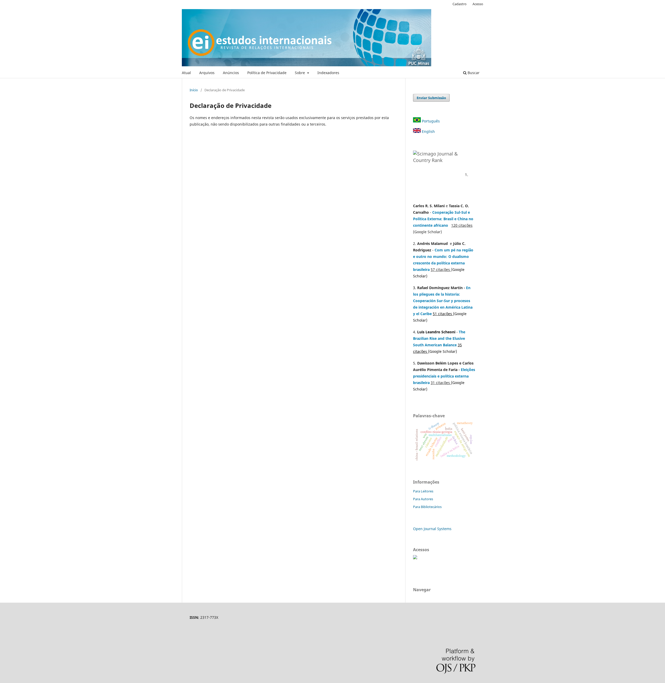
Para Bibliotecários (427, 506)
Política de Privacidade (267, 72)
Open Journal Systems (432, 528)
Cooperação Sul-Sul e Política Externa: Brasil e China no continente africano (443, 219)
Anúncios (231, 72)
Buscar (473, 72)
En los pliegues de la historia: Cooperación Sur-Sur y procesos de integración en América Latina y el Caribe (443, 300)
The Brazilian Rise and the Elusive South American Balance (439, 338)
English (428, 131)
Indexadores (328, 72)
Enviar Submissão (431, 97)
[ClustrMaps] (415, 557)
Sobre (300, 72)
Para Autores (423, 499)
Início (194, 90)
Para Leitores (423, 491)
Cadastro (460, 4)
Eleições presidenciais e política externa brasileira (444, 376)
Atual (186, 72)
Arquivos (207, 72)
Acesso (478, 4)
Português (430, 121)
